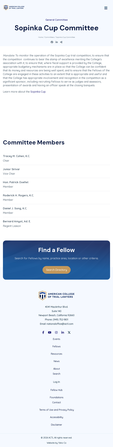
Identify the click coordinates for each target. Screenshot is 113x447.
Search (56, 373)
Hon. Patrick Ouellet (15, 182)
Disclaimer (56, 424)
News (57, 361)
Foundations (56, 397)
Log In (56, 381)
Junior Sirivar (11, 169)
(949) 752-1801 (60, 319)
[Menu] (106, 7)
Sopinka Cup (38, 91)
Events (56, 339)
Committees (49, 37)
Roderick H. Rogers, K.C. (18, 195)
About (56, 368)
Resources (56, 353)
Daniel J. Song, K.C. (15, 208)
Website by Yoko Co (56, 443)
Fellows (56, 346)
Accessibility (56, 417)
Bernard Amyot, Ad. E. (17, 221)
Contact (56, 402)
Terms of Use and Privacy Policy (56, 409)
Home (40, 37)
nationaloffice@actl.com (60, 323)
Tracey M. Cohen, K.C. (16, 156)
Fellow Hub (56, 390)
